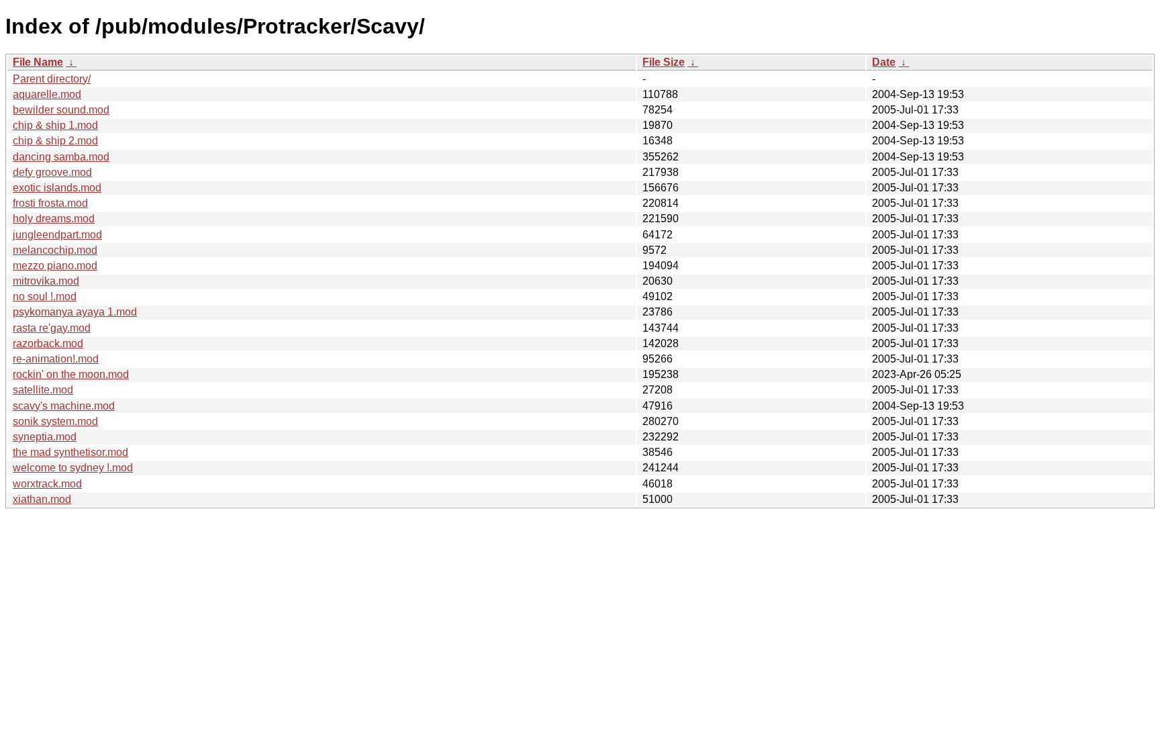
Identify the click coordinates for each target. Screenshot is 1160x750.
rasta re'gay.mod (52, 328)
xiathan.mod (42, 499)
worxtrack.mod (47, 483)
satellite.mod (43, 389)
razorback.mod (48, 343)
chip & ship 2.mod (55, 140)
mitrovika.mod (46, 281)
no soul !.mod (45, 296)
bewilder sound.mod (61, 109)
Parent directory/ (52, 79)
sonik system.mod (55, 421)
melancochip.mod (55, 250)
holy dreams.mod (54, 218)
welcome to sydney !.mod (73, 467)
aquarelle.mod (47, 94)
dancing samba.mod (61, 156)
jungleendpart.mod (57, 234)
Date (884, 62)
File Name (38, 62)
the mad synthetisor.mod (70, 452)
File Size (663, 62)
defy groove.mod (52, 172)
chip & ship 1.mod (55, 125)
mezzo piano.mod (55, 265)
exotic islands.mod (57, 187)
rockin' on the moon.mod (71, 374)
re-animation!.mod (56, 359)
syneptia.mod (45, 436)
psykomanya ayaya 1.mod (75, 312)
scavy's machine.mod (64, 406)
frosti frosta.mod (50, 203)
